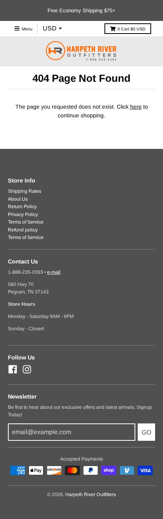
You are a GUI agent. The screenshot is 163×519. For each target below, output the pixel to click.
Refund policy (23, 230)
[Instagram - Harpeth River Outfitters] (27, 369)
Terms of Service (26, 222)
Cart (132, 28)
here (136, 106)
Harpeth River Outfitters (90, 494)
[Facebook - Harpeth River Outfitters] (12, 369)
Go (146, 432)
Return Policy (22, 206)
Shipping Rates (24, 191)
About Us (18, 199)
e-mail (54, 272)
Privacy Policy (23, 214)
